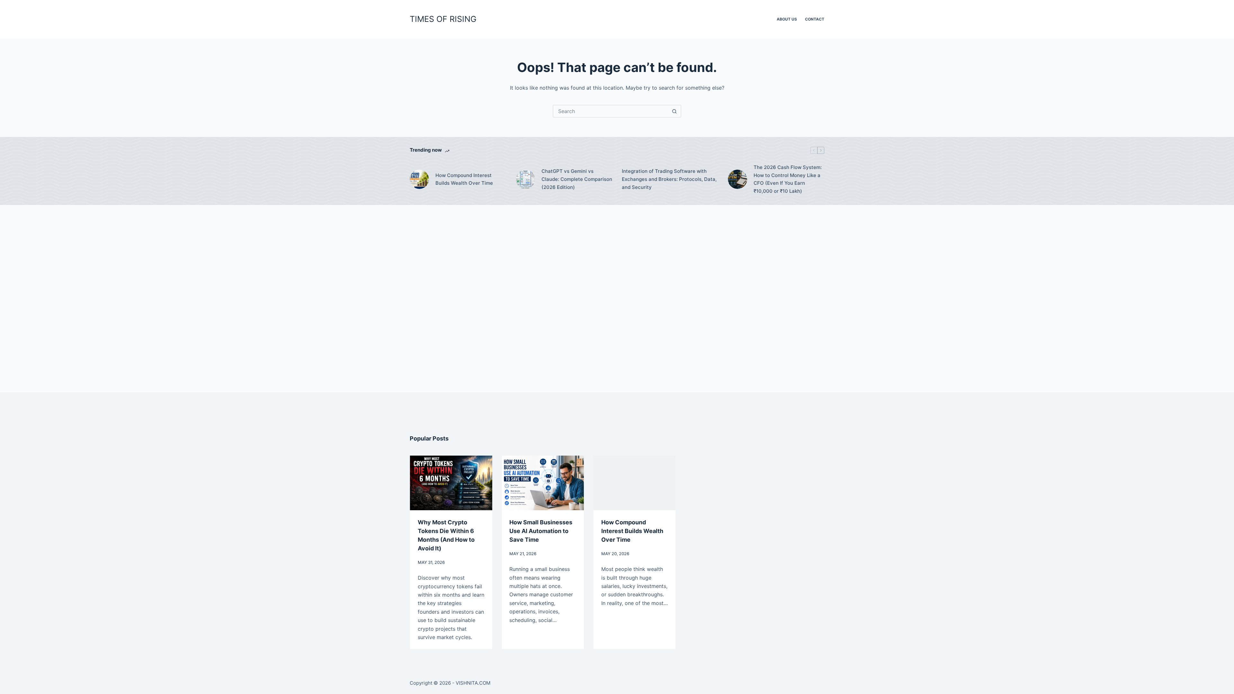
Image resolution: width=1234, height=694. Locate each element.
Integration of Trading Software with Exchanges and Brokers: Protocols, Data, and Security (669, 179)
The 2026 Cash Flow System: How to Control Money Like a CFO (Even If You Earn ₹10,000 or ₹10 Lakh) (788, 179)
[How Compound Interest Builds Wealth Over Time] (419, 179)
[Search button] (674, 111)
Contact (814, 19)
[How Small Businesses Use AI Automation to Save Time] (543, 483)
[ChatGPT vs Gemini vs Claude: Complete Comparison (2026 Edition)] (525, 179)
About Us (787, 19)
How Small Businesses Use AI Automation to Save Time (540, 531)
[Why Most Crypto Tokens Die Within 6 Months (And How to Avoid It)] (451, 483)
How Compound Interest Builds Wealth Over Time (464, 179)
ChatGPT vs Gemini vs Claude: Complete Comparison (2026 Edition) (576, 179)
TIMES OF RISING (443, 19)
